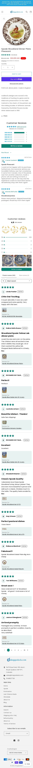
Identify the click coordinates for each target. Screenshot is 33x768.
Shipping (3, 60)
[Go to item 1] (8, 260)
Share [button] (5, 116)
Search (6, 710)
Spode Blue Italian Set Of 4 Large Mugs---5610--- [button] (13, 397)
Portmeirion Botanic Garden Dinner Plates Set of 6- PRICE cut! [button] (12, 428)
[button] (2, 12)
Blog (5, 702)
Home (6, 686)
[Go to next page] (28, 650)
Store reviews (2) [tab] (24, 275)
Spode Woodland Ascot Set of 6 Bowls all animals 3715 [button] (13, 534)
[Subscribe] (27, 733)
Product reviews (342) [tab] (9, 275)
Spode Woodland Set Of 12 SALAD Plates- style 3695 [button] (13, 643)
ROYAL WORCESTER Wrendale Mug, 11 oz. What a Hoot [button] (12, 316)
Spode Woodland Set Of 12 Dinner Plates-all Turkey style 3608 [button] (12, 504)
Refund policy (8, 718)
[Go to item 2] (20, 260)
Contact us (7, 713)
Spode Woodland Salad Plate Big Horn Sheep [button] (13, 569)
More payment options (16, 83)
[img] (5, 158)
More (29, 230)
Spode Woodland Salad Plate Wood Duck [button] (12, 606)
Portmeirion (8, 691)
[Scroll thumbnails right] (29, 260)
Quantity (4, 64)
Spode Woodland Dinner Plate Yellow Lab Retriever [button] (12, 363)
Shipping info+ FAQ (10, 715)
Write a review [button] (16, 146)
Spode (6, 689)
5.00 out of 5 (21, 127)
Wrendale (7, 697)
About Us (7, 700)
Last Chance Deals (10, 694)
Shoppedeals (19, 766)
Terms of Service (9, 724)
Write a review (16, 269)
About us (7, 721)
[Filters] (3, 281)
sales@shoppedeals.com (14, 675)
